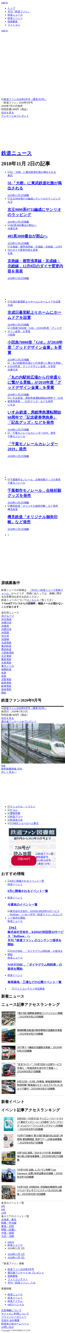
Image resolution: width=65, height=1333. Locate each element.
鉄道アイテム (15, 1301)
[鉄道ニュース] (32, 37)
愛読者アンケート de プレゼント (26, 1272)
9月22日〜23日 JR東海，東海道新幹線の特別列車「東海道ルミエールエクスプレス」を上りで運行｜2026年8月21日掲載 (40, 1085)
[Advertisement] (36, 290)
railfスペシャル (16, 1304)
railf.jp (4, 2)
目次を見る (7, 718)
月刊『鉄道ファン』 (19, 11)
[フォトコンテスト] (32, 47)
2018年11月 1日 (16, 1254)
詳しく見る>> (9, 772)
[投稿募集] (32, 43)
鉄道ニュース (15, 15)
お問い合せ (7, 1327)
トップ (11, 8)
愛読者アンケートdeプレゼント (18, 721)
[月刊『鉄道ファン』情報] (32, 33)
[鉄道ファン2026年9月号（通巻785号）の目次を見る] (24, 99)
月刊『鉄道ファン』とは (21, 1282)
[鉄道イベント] (32, 40)
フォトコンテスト (18, 1279)
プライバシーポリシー (14, 1317)
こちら (33, 600)
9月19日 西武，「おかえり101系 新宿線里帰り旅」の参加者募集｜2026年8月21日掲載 (40, 1156)
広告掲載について (11, 1310)
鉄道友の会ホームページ (15, 1323)
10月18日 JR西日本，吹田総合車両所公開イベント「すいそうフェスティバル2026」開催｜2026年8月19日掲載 (39, 1190)
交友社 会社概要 (10, 1320)
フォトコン (14, 25)
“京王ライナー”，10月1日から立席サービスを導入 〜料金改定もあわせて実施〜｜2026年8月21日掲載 (39, 1068)
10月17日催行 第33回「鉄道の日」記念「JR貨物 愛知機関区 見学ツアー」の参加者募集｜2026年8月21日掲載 (40, 1139)
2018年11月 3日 (16, 1257)
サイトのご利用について (15, 1313)
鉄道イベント (15, 18)
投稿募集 (13, 21)
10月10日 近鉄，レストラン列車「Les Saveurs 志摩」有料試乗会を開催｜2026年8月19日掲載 (39, 1173)
